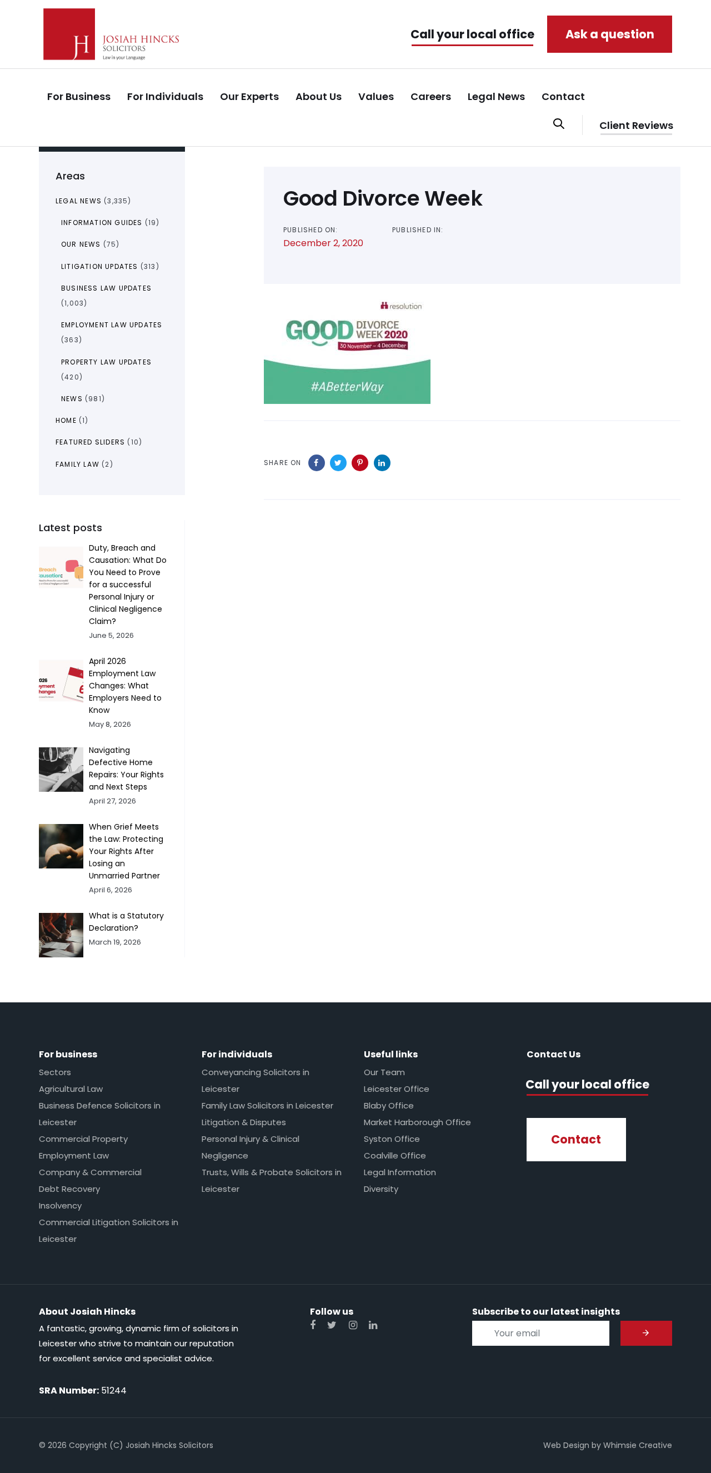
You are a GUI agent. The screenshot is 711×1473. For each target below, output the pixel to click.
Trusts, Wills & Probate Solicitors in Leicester (272, 1180)
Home (66, 420)
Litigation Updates (99, 266)
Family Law (77, 464)
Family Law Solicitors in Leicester (267, 1105)
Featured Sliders (90, 442)
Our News (81, 244)
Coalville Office (395, 1155)
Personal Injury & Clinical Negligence (250, 1147)
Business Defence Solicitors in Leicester (100, 1114)
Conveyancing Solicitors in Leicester (255, 1080)
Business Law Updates (106, 288)
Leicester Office (396, 1089)
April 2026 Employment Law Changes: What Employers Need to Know (125, 686)
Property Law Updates (106, 362)
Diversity (381, 1189)
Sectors (55, 1072)
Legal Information (400, 1172)
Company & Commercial (90, 1172)
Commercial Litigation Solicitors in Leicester (108, 1230)
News (72, 398)
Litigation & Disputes (244, 1122)
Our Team (384, 1072)
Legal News (79, 201)
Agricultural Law (71, 1089)
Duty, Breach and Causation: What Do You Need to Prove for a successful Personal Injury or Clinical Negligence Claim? (128, 584)
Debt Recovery (69, 1189)
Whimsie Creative (637, 1445)
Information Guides (102, 222)
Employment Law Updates (111, 324)
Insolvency (60, 1205)
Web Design (566, 1445)
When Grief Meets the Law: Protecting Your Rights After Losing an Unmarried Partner (126, 851)
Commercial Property (83, 1139)
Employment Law (74, 1155)
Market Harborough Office (417, 1122)
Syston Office (392, 1139)
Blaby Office (389, 1105)
